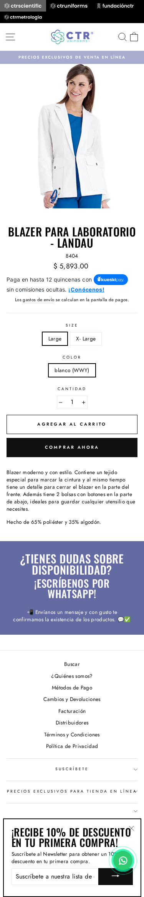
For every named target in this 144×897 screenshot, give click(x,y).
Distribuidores (72, 722)
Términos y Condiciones (71, 734)
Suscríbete (72, 769)
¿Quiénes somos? (72, 676)
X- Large (86, 338)
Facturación (72, 711)
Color (72, 357)
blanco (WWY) (72, 370)
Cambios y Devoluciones (71, 699)
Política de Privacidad (72, 746)
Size (72, 325)
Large (55, 338)
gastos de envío (38, 300)
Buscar (72, 664)
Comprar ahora (72, 447)
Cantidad (72, 389)
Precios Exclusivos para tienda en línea (72, 791)
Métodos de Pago (72, 687)
